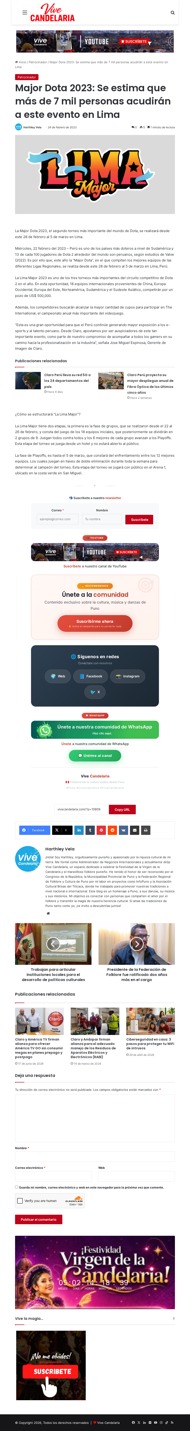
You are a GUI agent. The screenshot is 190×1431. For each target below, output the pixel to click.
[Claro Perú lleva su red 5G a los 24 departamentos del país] (28, 380)
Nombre (102, 510)
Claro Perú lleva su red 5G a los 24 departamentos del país (67, 381)
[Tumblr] (90, 830)
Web (58, 676)
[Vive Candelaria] (53, 12)
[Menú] (24, 14)
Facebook (90, 676)
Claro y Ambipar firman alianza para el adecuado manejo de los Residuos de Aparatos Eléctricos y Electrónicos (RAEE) (93, 1048)
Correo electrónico (30, 1168)
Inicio (22, 62)
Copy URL (122, 809)
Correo (57, 510)
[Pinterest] (101, 830)
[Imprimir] (145, 830)
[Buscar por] (172, 14)
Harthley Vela (32, 127)
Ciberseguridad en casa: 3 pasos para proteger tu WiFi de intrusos (150, 1043)
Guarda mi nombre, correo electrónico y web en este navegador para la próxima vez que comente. (91, 1187)
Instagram (127, 676)
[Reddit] (112, 830)
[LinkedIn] (79, 830)
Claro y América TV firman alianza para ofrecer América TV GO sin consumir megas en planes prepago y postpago (39, 1048)
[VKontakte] (123, 830)
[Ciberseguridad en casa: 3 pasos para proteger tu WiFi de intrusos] (150, 1021)
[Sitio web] (48, 913)
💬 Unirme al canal (95, 755)
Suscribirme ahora (95, 623)
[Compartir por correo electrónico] (134, 830)
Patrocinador (38, 62)
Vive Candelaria (108, 1423)
